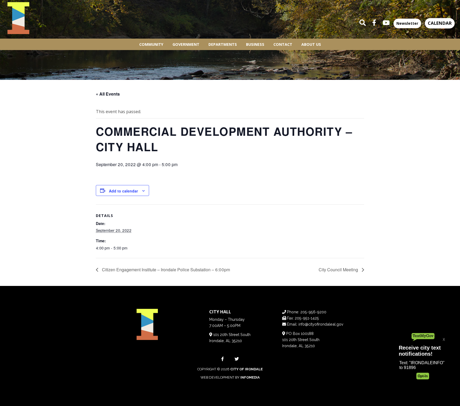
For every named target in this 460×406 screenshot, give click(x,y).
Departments (222, 44)
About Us (311, 44)
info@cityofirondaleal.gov (320, 324)
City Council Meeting (339, 269)
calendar (440, 23)
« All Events (108, 94)
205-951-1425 (307, 318)
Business (255, 44)
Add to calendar (123, 191)
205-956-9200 (313, 312)
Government (185, 44)
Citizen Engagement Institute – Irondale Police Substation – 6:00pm (165, 269)
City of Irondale (246, 369)
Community (151, 44)
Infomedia (250, 377)
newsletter (407, 23)
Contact (282, 44)
